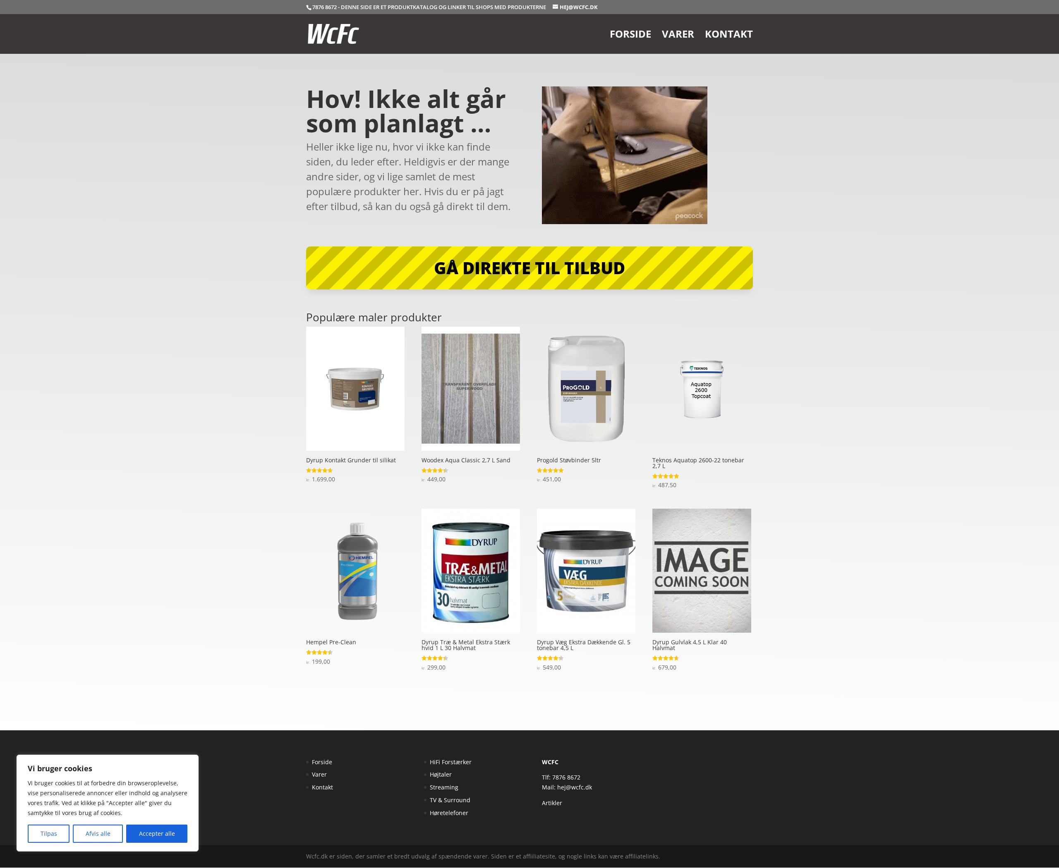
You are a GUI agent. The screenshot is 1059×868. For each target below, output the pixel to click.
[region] (108, 803)
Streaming (444, 787)
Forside (630, 36)
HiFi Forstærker (451, 762)
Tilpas (49, 833)
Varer (678, 36)
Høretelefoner (449, 813)
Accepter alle (157, 833)
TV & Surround (450, 800)
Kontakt (729, 36)
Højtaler (441, 774)
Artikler (552, 803)
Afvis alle (98, 833)
